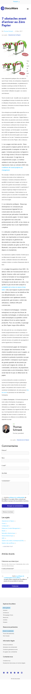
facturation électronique (9, 533)
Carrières (5, 619)
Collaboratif (6, 526)
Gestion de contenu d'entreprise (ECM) (14, 540)
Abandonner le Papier (14, 35)
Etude (4, 531)
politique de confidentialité (16, 497)
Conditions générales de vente (10, 649)
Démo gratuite (6, 607)
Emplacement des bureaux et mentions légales (14, 663)
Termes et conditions (8, 644)
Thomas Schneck (8, 31)
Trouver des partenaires (8, 633)
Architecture (6, 612)
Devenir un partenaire (8, 631)
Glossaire (5, 622)
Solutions (5, 610)
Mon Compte (6, 636)
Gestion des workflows (9, 543)
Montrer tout (8, 546)
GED (4, 538)
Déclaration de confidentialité (10, 647)
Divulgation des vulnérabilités (10, 651)
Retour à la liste (8, 512)
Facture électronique (8, 536)
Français (15, 1)
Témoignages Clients (8, 615)
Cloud (4, 523)
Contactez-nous (6, 660)
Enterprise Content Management (11, 528)
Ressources (5, 617)
